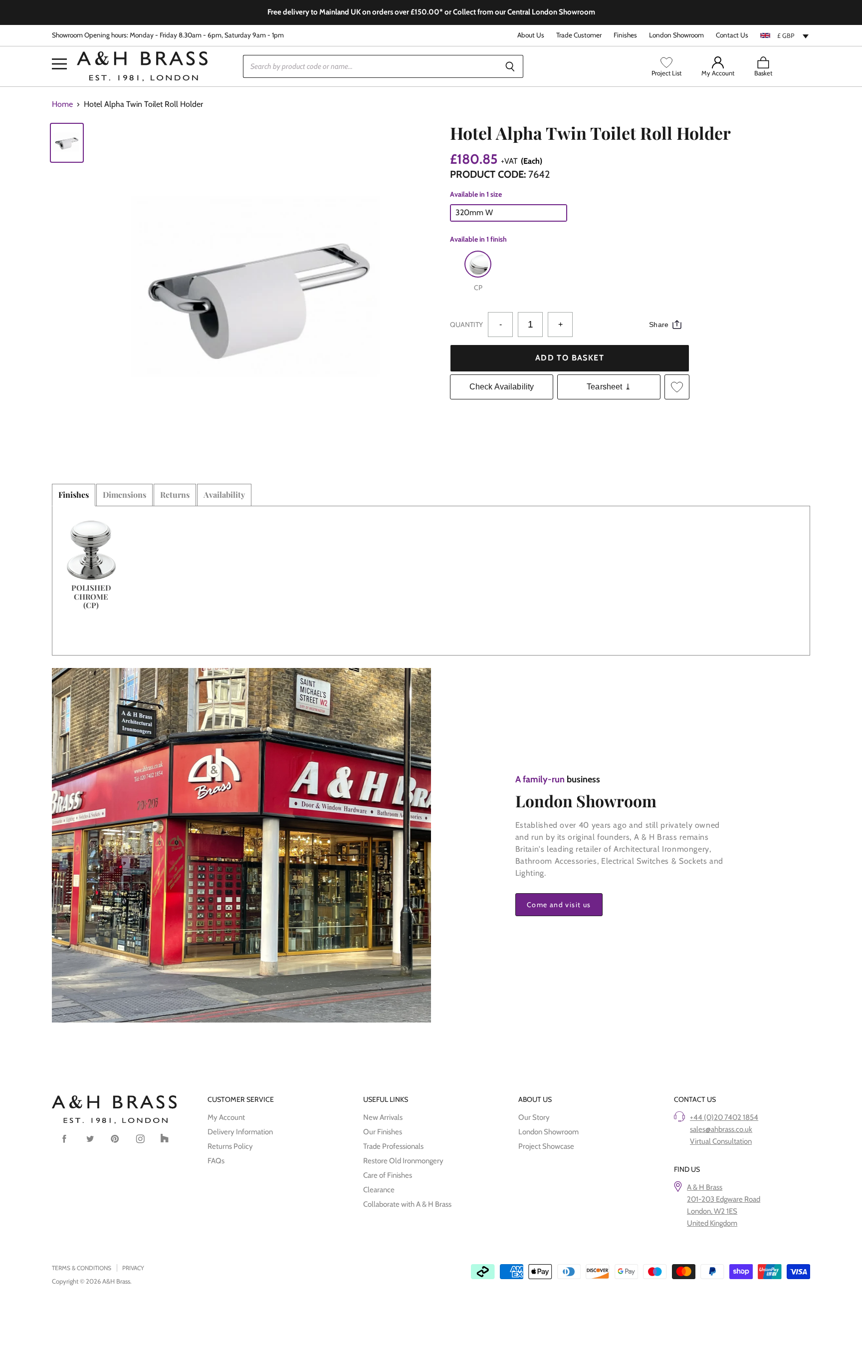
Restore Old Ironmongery (403, 1160)
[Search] (510, 66)
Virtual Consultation (721, 1141)
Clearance (379, 1189)
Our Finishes (382, 1131)
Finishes (625, 35)
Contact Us (732, 35)
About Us (530, 35)
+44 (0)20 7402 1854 (724, 1117)
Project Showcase (546, 1146)
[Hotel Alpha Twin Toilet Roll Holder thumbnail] (67, 143)
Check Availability (501, 386)
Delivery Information (240, 1131)
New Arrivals (383, 1117)
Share (658, 325)
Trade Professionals (393, 1146)
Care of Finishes (387, 1175)
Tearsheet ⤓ (609, 386)
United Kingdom (712, 1223)
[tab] (73, 495)
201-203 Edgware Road (723, 1199)
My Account (226, 1117)
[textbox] (785, 35)
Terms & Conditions (81, 1268)
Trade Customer (579, 35)
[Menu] (59, 48)
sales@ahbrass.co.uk (721, 1129)
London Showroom (676, 35)
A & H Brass (704, 1187)
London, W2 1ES (712, 1211)
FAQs (216, 1160)
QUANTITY (466, 325)
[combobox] (785, 35)
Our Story (534, 1117)
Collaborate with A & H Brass (407, 1204)
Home (62, 104)
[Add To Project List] (676, 386)
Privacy (133, 1268)
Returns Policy (230, 1146)
